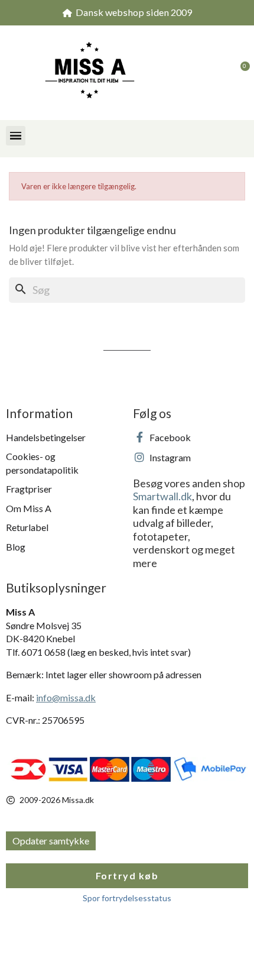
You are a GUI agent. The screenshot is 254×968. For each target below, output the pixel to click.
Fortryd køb (127, 875)
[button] (216, 73)
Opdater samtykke (50, 840)
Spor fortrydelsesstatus (127, 898)
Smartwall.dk (162, 496)
